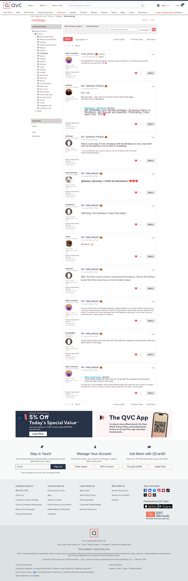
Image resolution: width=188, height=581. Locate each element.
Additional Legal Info (82, 569)
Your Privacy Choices (24, 572)
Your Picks (7, 12)
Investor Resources (88, 509)
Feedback (52, 514)
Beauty (94, 12)
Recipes (43, 64)
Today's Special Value (48, 45)
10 (73, 395)
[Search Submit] (142, 5)
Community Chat (46, 94)
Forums (50, 16)
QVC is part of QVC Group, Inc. (68, 545)
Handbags (58, 16)
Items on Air (57, 5)
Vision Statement (22, 576)
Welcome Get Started (48, 39)
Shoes (114, 12)
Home (131, 12)
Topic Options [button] (80, 39)
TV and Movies (45, 83)
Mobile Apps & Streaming (59, 509)
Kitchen (43, 61)
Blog (49, 495)
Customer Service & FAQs (27, 500)
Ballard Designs (94, 545)
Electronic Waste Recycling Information (78, 572)
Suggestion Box (46, 105)
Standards (36, 136)
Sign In (145, 20)
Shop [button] (30, 5)
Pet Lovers (44, 89)
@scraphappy (93, 377)
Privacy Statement (85, 549)
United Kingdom (136, 569)
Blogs (39, 111)
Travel (42, 100)
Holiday (43, 69)
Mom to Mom (45, 91)
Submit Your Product (121, 495)
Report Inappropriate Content (72, 73)
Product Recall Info (24, 514)
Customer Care (45, 108)
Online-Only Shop (45, 12)
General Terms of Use (101, 549)
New (18, 12)
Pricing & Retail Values (43, 569)
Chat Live (20, 495)
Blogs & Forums (41, 16)
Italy (119, 569)
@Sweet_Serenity (95, 108)
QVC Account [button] (107, 466)
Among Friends (45, 97)
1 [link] (65, 45)
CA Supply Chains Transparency (50, 572)
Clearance (61, 12)
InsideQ (43, 42)
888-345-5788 (22, 490)
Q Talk (42, 103)
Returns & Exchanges (25, 509)
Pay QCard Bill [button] (134, 466)
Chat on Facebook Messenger (29, 504)
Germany (112, 569)
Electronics (143, 12)
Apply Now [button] (160, 466)
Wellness (43, 78)
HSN (84, 545)
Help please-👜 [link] (69, 16)
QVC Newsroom (87, 500)
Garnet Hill (115, 545)
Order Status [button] (81, 466)
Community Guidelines (24, 569)
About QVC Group (88, 495)
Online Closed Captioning (63, 569)
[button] (159, 5)
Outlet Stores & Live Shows (59, 504)
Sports (42, 80)
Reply (150, 73)
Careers (115, 500)
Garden (73, 12)
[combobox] (103, 5)
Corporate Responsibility (90, 504)
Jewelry (104, 12)
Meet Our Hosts (54, 500)
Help (152, 20)
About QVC (84, 490)
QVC (32, 16)
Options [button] (153, 54)
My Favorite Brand (46, 36)
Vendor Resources (120, 490)
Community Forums (56, 490)
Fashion (83, 12)
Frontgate (105, 545)
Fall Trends (29, 12)
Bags (123, 12)
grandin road (126, 545)
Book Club (44, 86)
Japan (125, 569)
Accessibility (34, 576)
